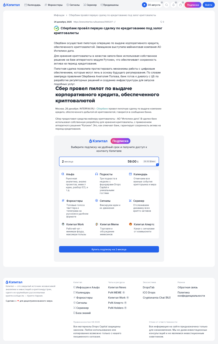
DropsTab (148, 287)
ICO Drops (149, 292)
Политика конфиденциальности (191, 294)
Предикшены (111, 5)
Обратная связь (188, 287)
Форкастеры (55, 5)
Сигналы (75, 5)
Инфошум (59, 15)
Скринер (92, 5)
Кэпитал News (117, 287)
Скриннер (82, 307)
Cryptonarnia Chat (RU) (157, 297)
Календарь (34, 5)
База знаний (83, 313)
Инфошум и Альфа (88, 287)
